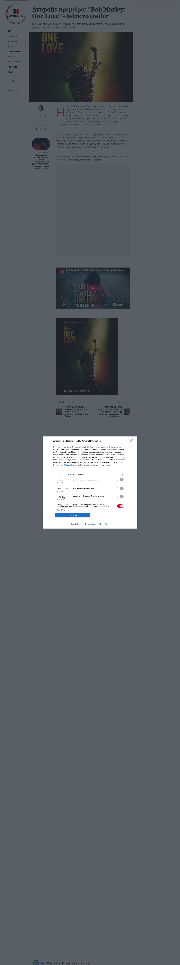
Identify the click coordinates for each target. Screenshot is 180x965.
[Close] (132, 441)
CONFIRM (72, 515)
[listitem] (90, 474)
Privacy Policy (104, 524)
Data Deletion (76, 524)
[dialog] (90, 482)
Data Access (90, 524)
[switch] (120, 479)
